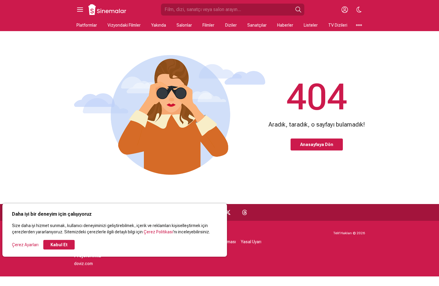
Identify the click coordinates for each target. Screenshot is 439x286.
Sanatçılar (257, 25)
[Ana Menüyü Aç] (80, 10)
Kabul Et (58, 244)
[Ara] (298, 10)
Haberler (285, 25)
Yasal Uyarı (251, 241)
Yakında (158, 25)
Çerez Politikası (158, 231)
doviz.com (83, 263)
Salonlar (184, 25)
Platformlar (86, 25)
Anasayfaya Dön (316, 144)
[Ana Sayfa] (107, 10)
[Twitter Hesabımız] (228, 212)
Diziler (231, 25)
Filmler (208, 25)
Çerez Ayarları (25, 244)
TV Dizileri (337, 25)
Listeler (311, 25)
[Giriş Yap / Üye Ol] (345, 10)
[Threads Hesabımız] (245, 212)
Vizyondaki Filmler (124, 25)
